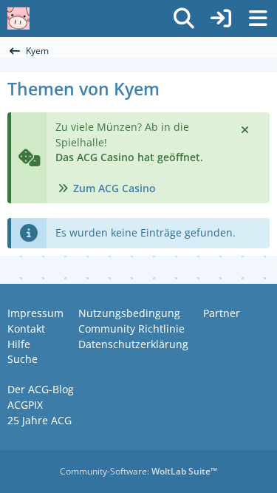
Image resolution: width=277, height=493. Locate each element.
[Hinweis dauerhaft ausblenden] (246, 128)
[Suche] (184, 18)
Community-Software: (138, 471)
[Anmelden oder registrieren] (221, 18)
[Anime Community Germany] (18, 18)
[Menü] (258, 18)
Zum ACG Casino (114, 188)
